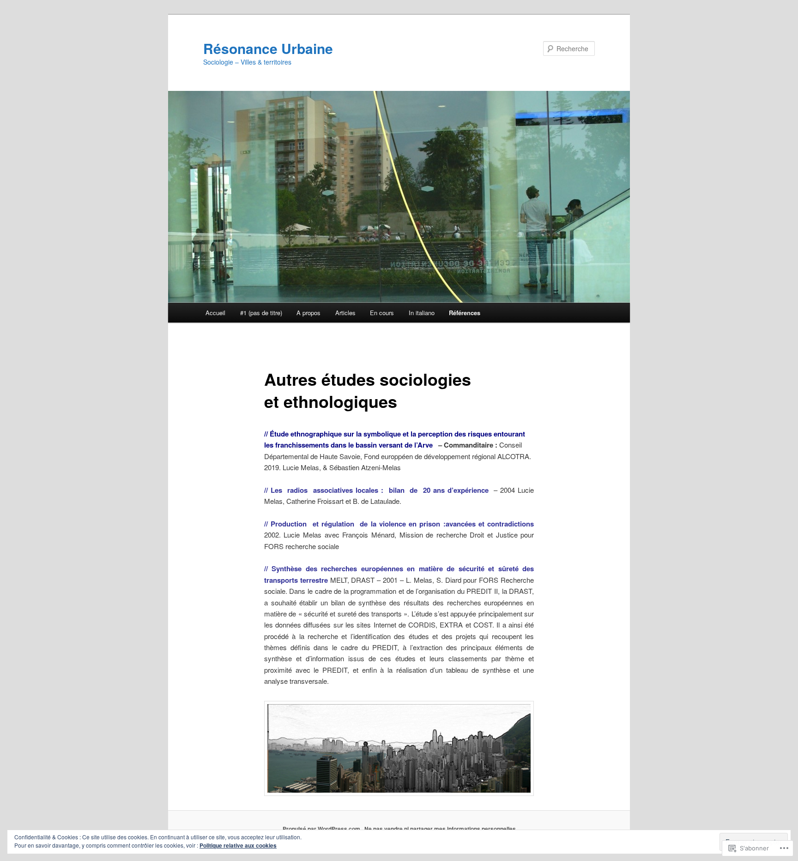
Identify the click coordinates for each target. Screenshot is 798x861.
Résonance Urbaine (268, 48)
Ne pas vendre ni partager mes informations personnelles (440, 829)
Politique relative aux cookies (238, 845)
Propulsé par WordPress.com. (322, 829)
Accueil (215, 312)
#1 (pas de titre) (261, 312)
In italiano (422, 312)
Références (464, 312)
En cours (382, 312)
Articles (345, 312)
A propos (308, 312)
